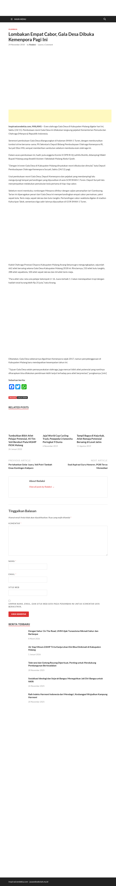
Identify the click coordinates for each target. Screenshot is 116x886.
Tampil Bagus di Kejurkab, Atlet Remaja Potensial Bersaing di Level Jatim (91, 438)
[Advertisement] (59, 116)
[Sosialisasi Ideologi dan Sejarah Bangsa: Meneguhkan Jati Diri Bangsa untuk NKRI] (17, 678)
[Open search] (105, 19)
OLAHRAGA (12, 29)
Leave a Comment (45, 44)
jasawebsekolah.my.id (38, 881)
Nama (12, 561)
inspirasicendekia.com (18, 881)
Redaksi (32, 44)
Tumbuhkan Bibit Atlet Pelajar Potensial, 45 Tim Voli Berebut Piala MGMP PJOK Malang (22, 440)
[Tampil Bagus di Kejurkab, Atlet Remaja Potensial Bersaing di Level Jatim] (92, 423)
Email (12, 574)
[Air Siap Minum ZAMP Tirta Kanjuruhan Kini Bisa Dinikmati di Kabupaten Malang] (17, 647)
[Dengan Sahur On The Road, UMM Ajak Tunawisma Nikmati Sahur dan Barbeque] (17, 631)
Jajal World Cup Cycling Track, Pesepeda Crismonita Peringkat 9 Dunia (58, 438)
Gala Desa (22, 397)
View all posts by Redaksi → (41, 486)
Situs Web (13, 587)
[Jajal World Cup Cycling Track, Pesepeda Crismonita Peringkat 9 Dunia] (58, 423)
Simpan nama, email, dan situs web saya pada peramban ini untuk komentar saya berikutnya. (54, 605)
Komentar (14, 523)
